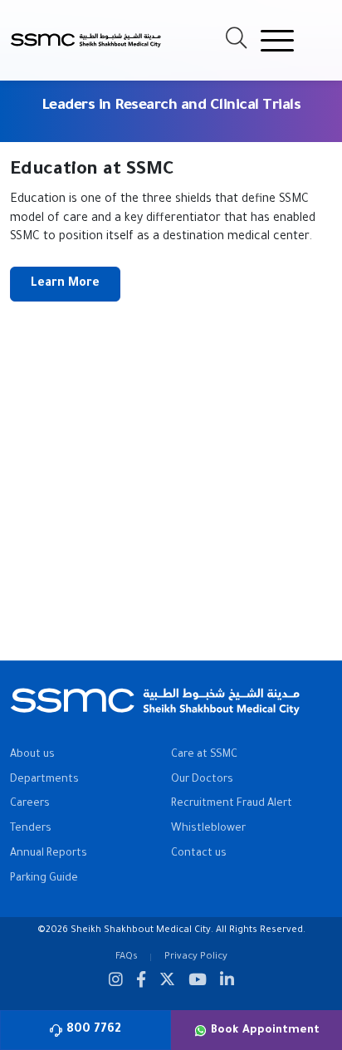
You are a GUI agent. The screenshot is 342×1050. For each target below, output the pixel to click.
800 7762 (93, 1030)
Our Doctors (202, 780)
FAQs (126, 957)
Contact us (199, 854)
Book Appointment (265, 1030)
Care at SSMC (204, 755)
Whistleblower (208, 829)
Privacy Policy (195, 957)
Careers (30, 804)
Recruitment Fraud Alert (231, 804)
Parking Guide (44, 879)
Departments (44, 780)
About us (32, 755)
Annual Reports (48, 854)
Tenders (30, 829)
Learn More (65, 284)
